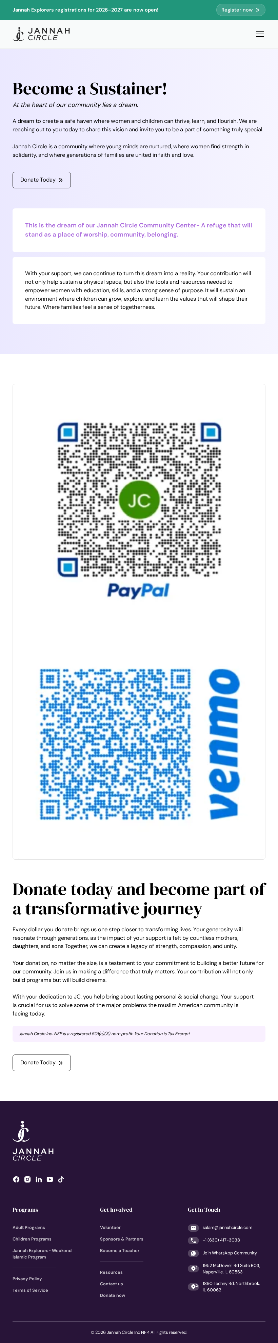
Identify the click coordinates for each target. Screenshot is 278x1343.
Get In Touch (204, 1210)
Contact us (111, 1284)
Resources (111, 1272)
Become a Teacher (119, 1250)
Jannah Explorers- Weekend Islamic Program (42, 1254)
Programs (25, 1210)
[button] (259, 34)
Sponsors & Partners (121, 1239)
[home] (41, 34)
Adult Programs (29, 1227)
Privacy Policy (27, 1279)
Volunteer (110, 1227)
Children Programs (32, 1239)
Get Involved (116, 1210)
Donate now (112, 1295)
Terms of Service (30, 1290)
